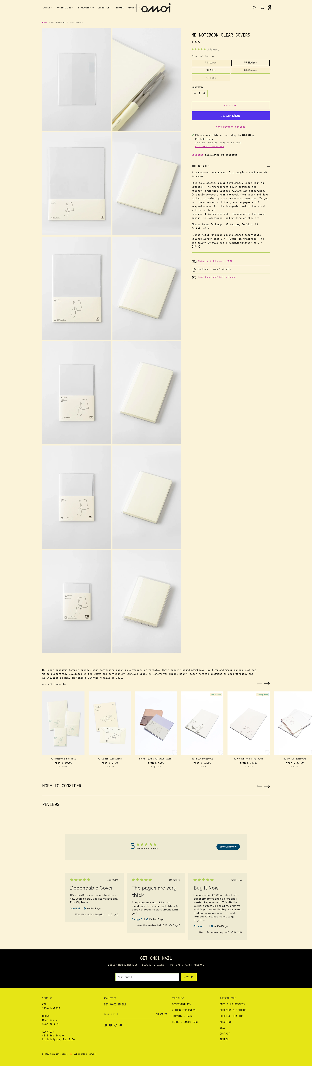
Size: (203, 56)
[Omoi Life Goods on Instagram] (106, 1025)
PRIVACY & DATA (182, 1016)
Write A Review (228, 846)
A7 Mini (211, 78)
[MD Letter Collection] (110, 723)
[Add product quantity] (204, 93)
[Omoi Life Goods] (156, 8)
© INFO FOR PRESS (183, 1010)
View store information (209, 146)
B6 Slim (211, 70)
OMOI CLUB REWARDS (232, 1004)
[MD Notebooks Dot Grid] (63, 723)
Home (44, 22)
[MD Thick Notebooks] (202, 723)
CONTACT (225, 1033)
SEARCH (224, 1039)
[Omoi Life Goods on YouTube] (121, 1025)
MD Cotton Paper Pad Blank (248, 759)
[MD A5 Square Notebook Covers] (156, 723)
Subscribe (161, 1014)
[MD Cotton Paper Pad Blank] (249, 723)
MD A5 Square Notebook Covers (156, 759)
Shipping (197, 155)
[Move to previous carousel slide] (259, 683)
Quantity (197, 87)
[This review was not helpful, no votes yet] (115, 914)
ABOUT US (226, 1022)
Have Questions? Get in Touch (216, 277)
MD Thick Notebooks (202, 759)
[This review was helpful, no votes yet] (109, 914)
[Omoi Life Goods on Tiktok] (116, 1025)
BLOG (223, 1028)
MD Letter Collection (110, 759)
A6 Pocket (250, 70)
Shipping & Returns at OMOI (215, 261)
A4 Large (211, 62)
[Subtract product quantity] (195, 93)
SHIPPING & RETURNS (233, 1010)
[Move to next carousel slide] (267, 683)
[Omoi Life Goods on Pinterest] (111, 1025)
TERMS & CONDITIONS (185, 1022)
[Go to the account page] (261, 8)
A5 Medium (250, 62)
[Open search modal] (254, 8)
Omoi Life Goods (59, 1054)
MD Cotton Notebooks (295, 759)
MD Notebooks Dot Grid (63, 759)
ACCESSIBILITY (181, 1004)
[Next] (138, 8)
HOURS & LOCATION (231, 1016)
